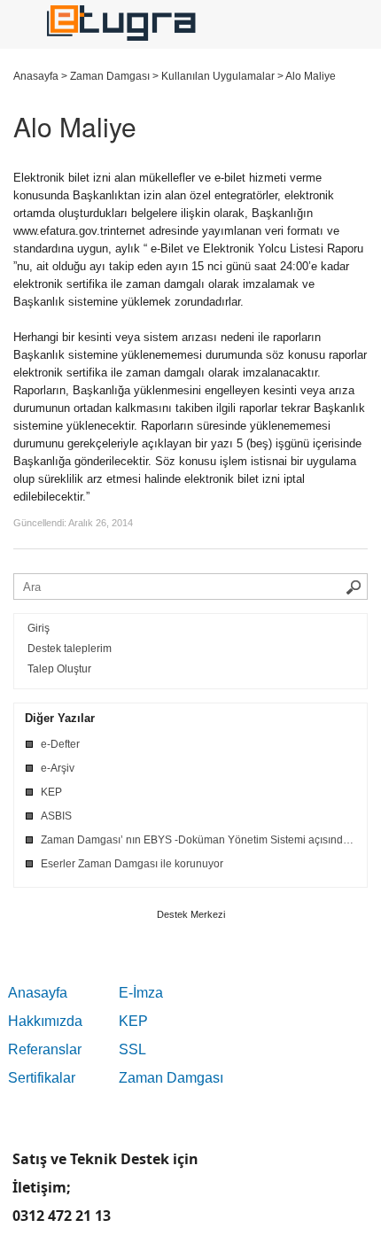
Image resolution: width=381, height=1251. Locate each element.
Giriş (38, 628)
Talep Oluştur (59, 669)
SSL (132, 1049)
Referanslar (45, 1049)
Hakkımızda (45, 1021)
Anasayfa (37, 992)
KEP (133, 1021)
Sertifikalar (41, 1077)
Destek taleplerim (69, 648)
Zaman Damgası (171, 1077)
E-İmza (141, 992)
